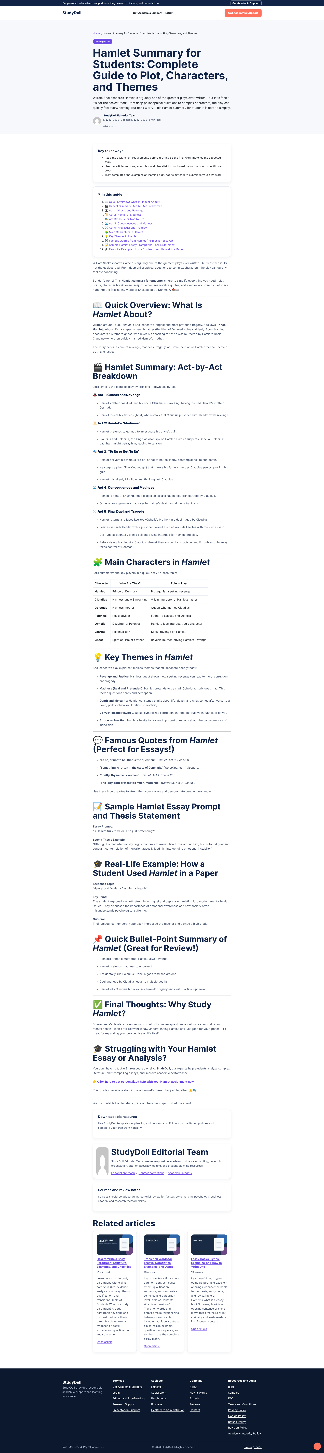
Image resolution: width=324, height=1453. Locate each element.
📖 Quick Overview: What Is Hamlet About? (132, 201)
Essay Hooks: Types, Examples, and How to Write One (206, 1262)
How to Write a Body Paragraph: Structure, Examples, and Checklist (114, 1262)
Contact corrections (151, 1173)
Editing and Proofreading (129, 1398)
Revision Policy (237, 1427)
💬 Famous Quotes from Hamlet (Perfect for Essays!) (139, 240)
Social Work (158, 1392)
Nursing (156, 1386)
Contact (195, 1410)
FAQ (230, 1398)
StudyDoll (72, 12)
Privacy (248, 1447)
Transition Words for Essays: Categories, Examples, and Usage (158, 1262)
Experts (195, 1398)
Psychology (158, 1398)
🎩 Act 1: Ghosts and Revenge (124, 210)
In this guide (112, 194)
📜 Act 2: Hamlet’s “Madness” (123, 214)
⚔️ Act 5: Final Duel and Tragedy (126, 227)
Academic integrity (180, 1173)
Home (96, 33)
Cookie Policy (237, 1416)
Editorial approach (123, 1173)
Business (156, 1404)
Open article (104, 1341)
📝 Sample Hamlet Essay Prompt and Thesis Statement (140, 245)
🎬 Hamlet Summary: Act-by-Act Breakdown (133, 206)
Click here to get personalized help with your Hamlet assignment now (145, 1081)
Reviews (195, 1404)
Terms (258, 1447)
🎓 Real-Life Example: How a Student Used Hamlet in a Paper (144, 249)
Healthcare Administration (167, 1410)
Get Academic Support (246, 3)
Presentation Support (126, 1410)
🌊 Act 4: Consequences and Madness (129, 223)
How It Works (198, 1392)
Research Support (124, 1404)
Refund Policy (237, 1421)
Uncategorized (102, 41)
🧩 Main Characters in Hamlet (124, 232)
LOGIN (169, 13)
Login (116, 1392)
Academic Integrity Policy (244, 1433)
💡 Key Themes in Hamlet (121, 236)
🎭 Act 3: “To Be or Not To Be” (124, 219)
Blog (231, 1386)
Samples (233, 1392)
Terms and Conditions (242, 1404)
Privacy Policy (237, 1410)
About (193, 1386)
